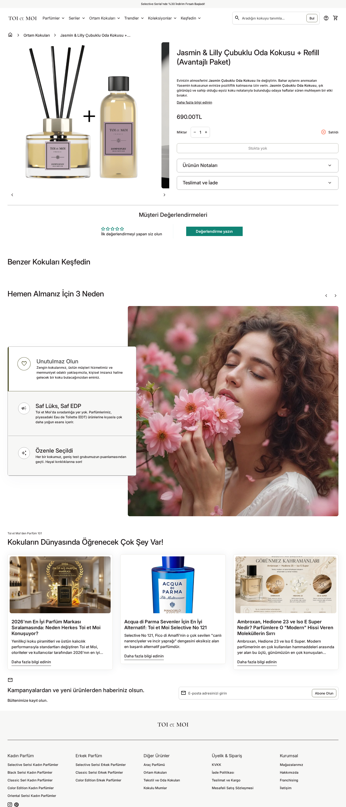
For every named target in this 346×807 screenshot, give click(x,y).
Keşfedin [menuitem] (188, 18)
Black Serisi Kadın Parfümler (30, 772)
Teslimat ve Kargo (226, 780)
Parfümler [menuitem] (51, 18)
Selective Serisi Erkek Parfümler (101, 765)
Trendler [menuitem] (131, 18)
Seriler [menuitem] (74, 18)
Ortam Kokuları (37, 35)
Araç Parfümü (154, 765)
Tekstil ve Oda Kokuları (162, 780)
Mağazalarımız (291, 765)
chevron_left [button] (12, 195)
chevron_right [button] (164, 195)
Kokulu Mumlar (155, 788)
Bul (312, 18)
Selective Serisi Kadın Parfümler (33, 765)
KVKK (216, 765)
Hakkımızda (289, 772)
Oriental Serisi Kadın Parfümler (32, 796)
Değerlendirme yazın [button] (214, 231)
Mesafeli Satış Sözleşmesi (232, 788)
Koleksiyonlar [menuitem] (160, 18)
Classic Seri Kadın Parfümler (30, 780)
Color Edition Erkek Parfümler (98, 780)
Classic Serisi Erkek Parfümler (99, 772)
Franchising (289, 780)
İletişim (285, 788)
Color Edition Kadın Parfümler (31, 788)
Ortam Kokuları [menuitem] (102, 18)
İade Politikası (223, 772)
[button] (72, 369)
